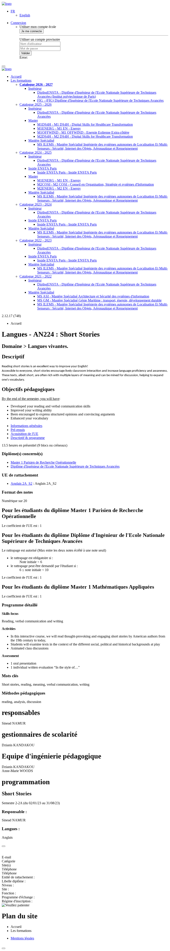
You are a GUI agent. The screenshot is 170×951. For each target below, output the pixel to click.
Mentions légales (22, 938)
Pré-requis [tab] (18, 430)
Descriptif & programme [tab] (28, 438)
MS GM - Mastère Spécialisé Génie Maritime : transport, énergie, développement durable (99, 300)
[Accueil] (7, 4)
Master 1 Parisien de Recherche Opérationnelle (43, 462)
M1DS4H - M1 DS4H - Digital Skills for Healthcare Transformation (85, 124)
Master (33, 120)
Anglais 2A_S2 (21, 483)
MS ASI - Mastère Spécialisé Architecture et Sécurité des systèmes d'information (93, 296)
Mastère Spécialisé (41, 140)
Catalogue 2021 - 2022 (35, 276)
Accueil (16, 76)
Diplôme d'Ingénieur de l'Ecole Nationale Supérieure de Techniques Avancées (65, 466)
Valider (25, 53)
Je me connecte (31, 31)
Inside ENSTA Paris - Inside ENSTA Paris (67, 172)
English (24, 15)
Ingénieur (35, 88)
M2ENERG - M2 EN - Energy (59, 188)
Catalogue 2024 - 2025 (35, 152)
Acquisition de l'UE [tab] (24, 434)
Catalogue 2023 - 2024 (35, 204)
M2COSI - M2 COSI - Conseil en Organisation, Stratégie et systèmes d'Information (95, 184)
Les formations (21, 80)
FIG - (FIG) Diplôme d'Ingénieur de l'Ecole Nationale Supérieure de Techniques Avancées (100, 100)
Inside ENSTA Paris (42, 168)
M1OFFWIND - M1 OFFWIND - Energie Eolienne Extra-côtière (83, 132)
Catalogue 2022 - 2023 (35, 240)
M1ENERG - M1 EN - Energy (59, 128)
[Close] (3, 846)
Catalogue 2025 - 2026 (35, 104)
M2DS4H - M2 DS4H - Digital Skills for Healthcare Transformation (85, 136)
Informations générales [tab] (26, 426)
